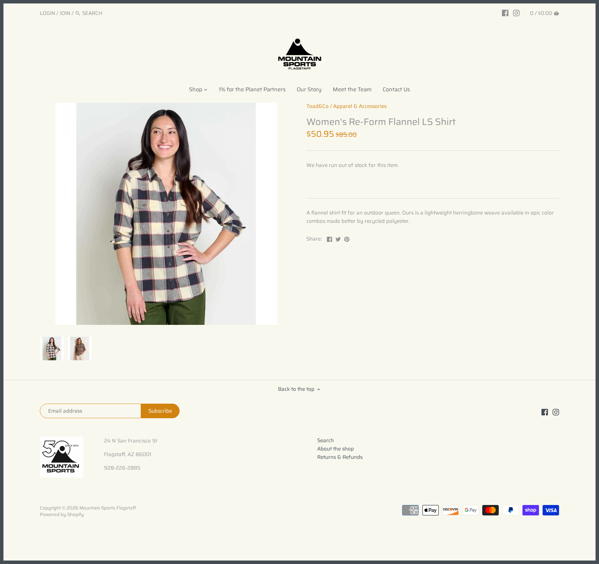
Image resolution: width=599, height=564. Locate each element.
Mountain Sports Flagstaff (107, 508)
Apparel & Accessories (360, 106)
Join (65, 13)
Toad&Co (317, 106)
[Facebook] (505, 12)
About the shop (335, 449)
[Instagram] (516, 12)
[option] (52, 348)
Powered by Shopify (62, 514)
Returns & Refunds (340, 457)
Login (47, 13)
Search (325, 440)
